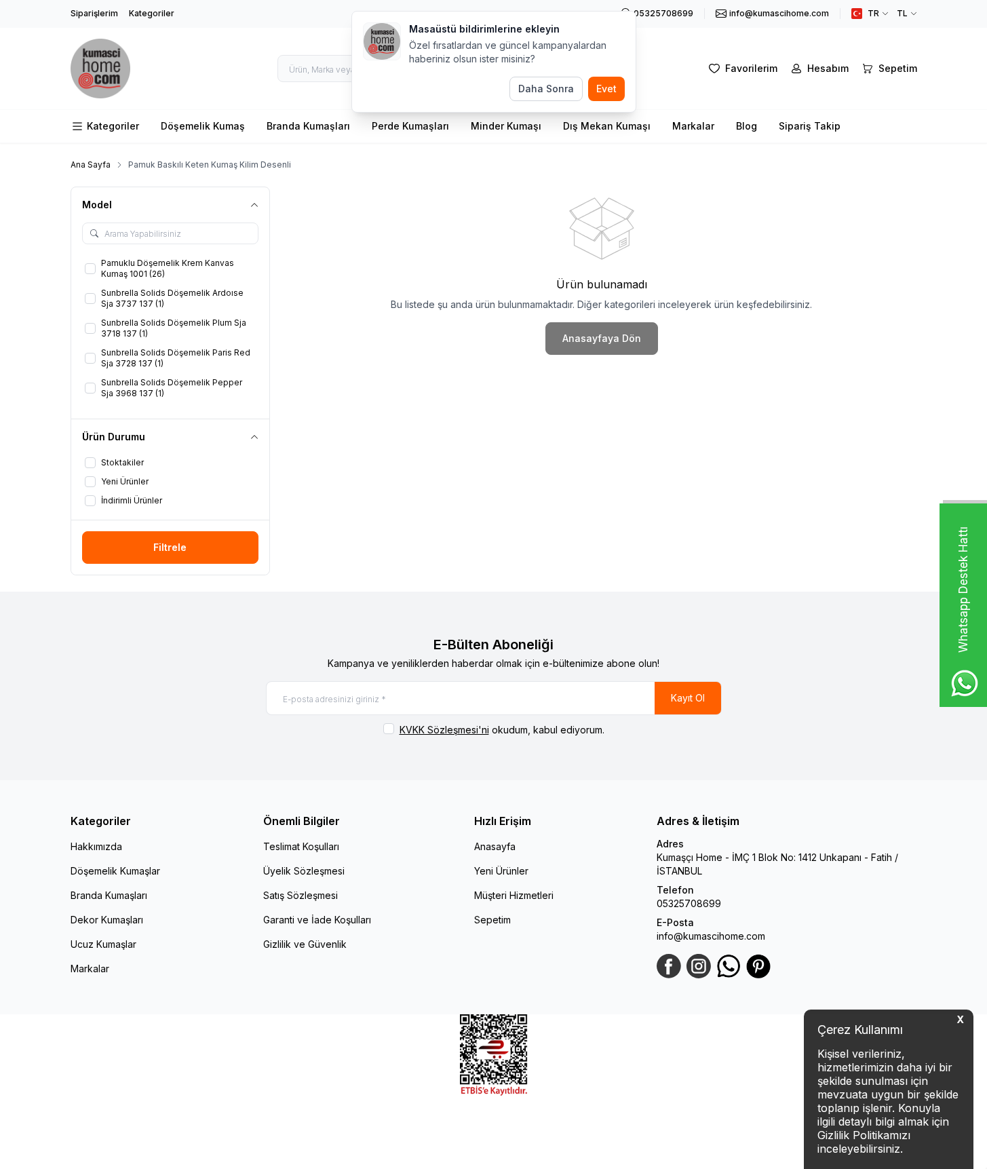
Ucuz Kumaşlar (103, 944)
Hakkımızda (96, 846)
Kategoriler (151, 13)
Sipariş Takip (809, 126)
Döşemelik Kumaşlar (115, 871)
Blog (746, 126)
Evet (606, 88)
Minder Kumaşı (506, 126)
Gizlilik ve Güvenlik (305, 944)
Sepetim (492, 919)
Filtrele (170, 547)
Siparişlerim (94, 13)
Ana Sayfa (91, 164)
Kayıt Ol (688, 698)
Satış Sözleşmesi (300, 895)
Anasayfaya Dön (601, 338)
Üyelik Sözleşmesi (304, 871)
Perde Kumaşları (410, 126)
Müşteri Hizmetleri (514, 895)
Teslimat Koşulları (301, 846)
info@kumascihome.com (711, 936)
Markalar (693, 126)
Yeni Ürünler (501, 871)
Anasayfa (495, 846)
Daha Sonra (546, 88)
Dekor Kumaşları (107, 919)
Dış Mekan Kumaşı (607, 126)
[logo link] (101, 68)
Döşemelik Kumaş (203, 126)
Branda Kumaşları (308, 126)
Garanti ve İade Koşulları (317, 919)
